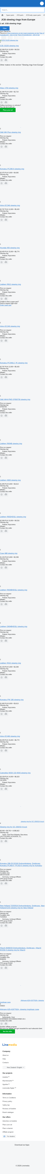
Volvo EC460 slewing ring (10, 736)
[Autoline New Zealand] (13, 3)
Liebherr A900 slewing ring (10, 480)
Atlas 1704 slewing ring (9, 88)
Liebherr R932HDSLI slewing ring (13, 517)
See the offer (7, 1031)
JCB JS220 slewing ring (9, 46)
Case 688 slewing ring (8, 553)
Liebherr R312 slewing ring (10, 663)
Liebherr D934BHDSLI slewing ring (13, 627)
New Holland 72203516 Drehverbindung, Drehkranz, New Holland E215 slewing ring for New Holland (22, 907)
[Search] (42, 10)
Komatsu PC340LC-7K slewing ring (13, 363)
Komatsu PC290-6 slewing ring (12, 169)
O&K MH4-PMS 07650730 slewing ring (15, 399)
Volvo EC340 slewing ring (10, 205)
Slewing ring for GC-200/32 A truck (13, 827)
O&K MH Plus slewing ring (10, 132)
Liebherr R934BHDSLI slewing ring (13, 590)
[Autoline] (2, 15)
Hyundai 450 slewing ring (10, 248)
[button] (42, 3)
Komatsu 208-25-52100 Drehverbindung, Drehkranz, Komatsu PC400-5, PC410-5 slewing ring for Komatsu (21, 864)
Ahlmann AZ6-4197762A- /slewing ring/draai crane (19, 1009)
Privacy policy (7, 1101)
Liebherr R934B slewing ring (11, 444)
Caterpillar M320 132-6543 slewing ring (15, 773)
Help (4, 1059)
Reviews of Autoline (9, 1109)
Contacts (6, 1062)
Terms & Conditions (9, 1098)
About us (6, 1055)
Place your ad (8, 110)
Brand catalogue (8, 1112)
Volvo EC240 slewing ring (10, 326)
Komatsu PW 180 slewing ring (11, 700)
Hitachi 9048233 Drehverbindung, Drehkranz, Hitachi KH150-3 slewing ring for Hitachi (20, 949)
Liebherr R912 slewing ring (10, 284)
